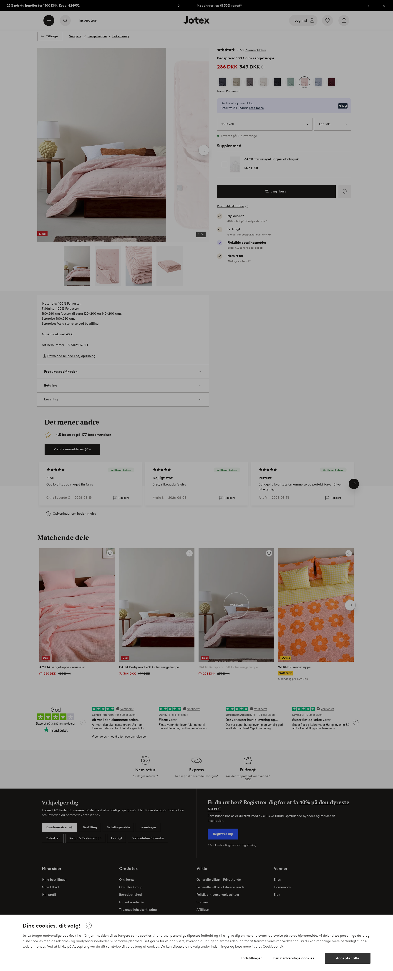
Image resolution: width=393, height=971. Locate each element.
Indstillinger (251, 958)
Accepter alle (347, 958)
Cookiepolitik (273, 946)
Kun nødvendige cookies (293, 958)
